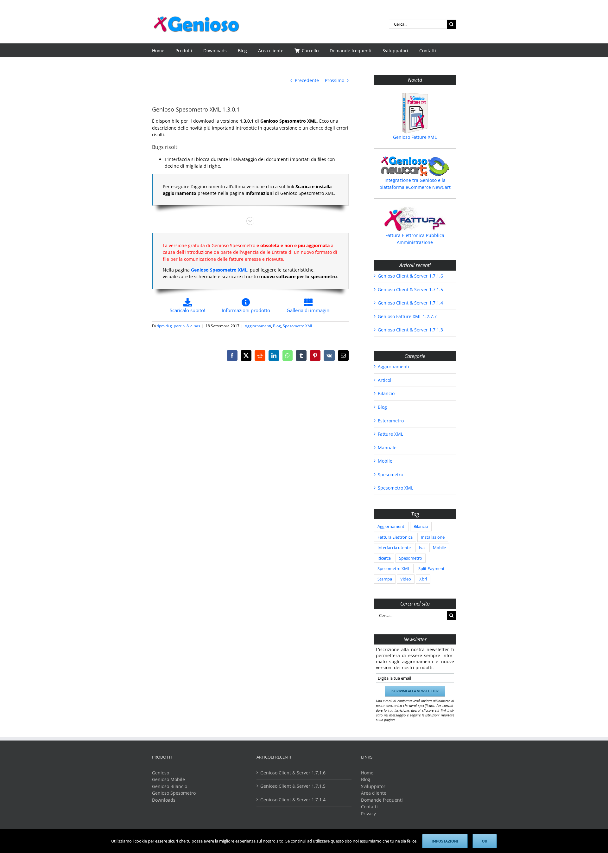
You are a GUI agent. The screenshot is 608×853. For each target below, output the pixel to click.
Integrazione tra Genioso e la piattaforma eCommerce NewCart (415, 183)
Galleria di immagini (309, 310)
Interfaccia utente (394, 547)
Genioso (160, 773)
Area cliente (373, 793)
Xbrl (423, 579)
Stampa (384, 579)
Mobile (385, 461)
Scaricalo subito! (187, 310)
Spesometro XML (298, 326)
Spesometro (390, 474)
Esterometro (391, 421)
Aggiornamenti (258, 326)
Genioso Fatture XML (415, 137)
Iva (422, 547)
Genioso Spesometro (174, 793)
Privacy (368, 814)
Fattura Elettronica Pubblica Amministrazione (414, 238)
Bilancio (386, 393)
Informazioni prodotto (246, 310)
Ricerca (384, 558)
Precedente (307, 80)
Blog (277, 326)
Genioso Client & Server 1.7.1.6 (410, 276)
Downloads (163, 800)
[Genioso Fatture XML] (415, 113)
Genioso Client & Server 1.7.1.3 (410, 330)
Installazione (433, 537)
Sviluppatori (374, 786)
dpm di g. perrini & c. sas (178, 326)
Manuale (387, 448)
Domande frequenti (382, 800)
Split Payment (431, 568)
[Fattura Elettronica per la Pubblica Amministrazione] (415, 219)
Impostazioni (445, 841)
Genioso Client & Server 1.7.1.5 (410, 289)
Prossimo (334, 80)
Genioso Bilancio (169, 786)
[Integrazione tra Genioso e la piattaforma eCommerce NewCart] (415, 166)
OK (484, 841)
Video (405, 579)
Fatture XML (390, 434)
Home (367, 773)
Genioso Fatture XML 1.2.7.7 (407, 316)
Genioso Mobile (168, 779)
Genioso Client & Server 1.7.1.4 (410, 303)
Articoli (385, 380)
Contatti (369, 807)
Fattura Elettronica (395, 537)
